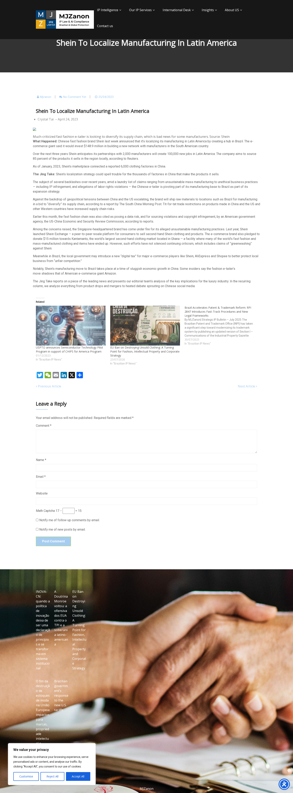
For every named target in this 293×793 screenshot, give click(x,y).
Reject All (52, 776)
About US (232, 10)
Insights (208, 10)
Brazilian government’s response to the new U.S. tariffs (61, 695)
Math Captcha (45, 511)
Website (42, 493)
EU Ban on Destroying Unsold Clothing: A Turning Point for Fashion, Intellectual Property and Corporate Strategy (145, 351)
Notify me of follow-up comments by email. (69, 520)
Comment (43, 426)
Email (41, 477)
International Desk (177, 10)
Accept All (78, 776)
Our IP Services (140, 10)
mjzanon (45, 97)
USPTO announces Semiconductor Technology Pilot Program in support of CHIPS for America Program (69, 349)
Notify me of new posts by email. (62, 529)
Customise (26, 776)
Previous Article (49, 386)
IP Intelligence (107, 10)
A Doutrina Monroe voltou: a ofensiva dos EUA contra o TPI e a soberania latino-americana (61, 617)
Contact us (105, 26)
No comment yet (74, 97)
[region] (52, 764)
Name (41, 460)
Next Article (247, 386)
